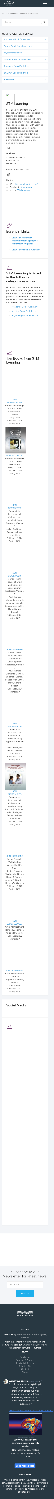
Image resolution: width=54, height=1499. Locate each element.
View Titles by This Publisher (26, 249)
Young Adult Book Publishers (18, 46)
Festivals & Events (25, 1363)
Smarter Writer (29, 1345)
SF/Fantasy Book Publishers (17, 59)
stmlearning (26, 187)
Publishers (25, 1357)
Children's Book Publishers (17, 39)
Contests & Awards (25, 1360)
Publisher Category (18, 13)
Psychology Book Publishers (25, 315)
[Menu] (45, 4)
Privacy (24, 1372)
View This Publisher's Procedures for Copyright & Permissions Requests (25, 240)
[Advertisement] (25, 208)
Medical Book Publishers (23, 311)
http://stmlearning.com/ (26, 184)
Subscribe (25, 1293)
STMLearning (23, 190)
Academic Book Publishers (25, 307)
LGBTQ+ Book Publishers (16, 73)
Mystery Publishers (13, 53)
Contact (25, 1369)
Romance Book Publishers (16, 66)
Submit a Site (25, 1366)
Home (7, 13)
